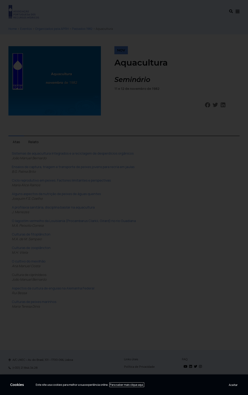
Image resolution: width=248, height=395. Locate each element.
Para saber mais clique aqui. (127, 385)
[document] (124, 197)
